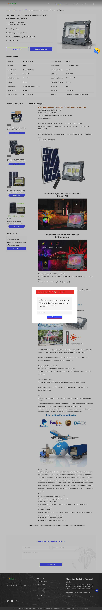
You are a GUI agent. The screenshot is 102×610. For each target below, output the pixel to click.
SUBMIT (54, 316)
